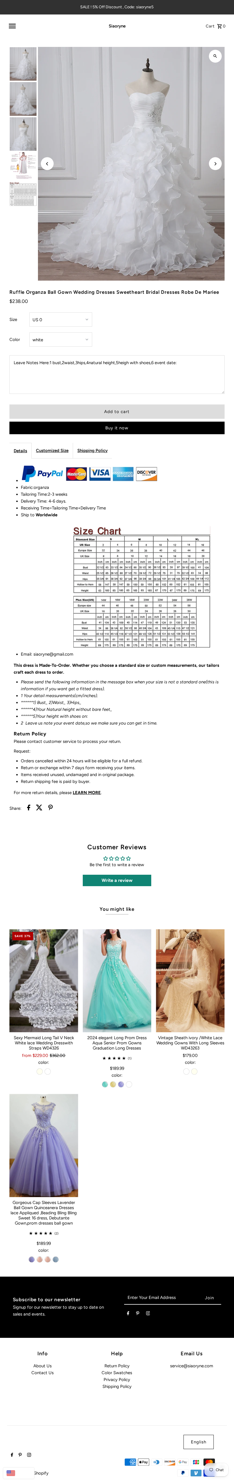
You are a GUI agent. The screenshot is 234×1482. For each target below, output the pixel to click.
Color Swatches (117, 1372)
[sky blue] (55, 1259)
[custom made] (129, 1084)
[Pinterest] (137, 1314)
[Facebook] (128, 1314)
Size (13, 319)
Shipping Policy (92, 450)
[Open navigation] (51, 26)
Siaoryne (117, 26)
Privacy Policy (117, 1379)
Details (20, 450)
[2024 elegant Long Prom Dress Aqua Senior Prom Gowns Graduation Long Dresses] (117, 980)
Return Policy (117, 1365)
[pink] (40, 1259)
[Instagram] (148, 1314)
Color (14, 339)
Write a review (117, 880)
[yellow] (113, 1084)
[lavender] (121, 1084)
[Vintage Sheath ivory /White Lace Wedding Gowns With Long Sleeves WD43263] (190, 980)
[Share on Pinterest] (50, 808)
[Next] (215, 163)
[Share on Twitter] (39, 808)
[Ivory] (40, 1071)
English (198, 1442)
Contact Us (42, 1372)
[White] (48, 1071)
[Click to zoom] (215, 56)
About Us (42, 1365)
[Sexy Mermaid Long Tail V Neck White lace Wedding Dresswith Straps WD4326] (43, 980)
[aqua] (105, 1084)
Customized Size (52, 450)
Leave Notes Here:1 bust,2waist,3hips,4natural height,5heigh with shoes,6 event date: (95, 362)
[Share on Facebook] (28, 808)
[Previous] (47, 163)
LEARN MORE (87, 792)
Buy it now (116, 427)
